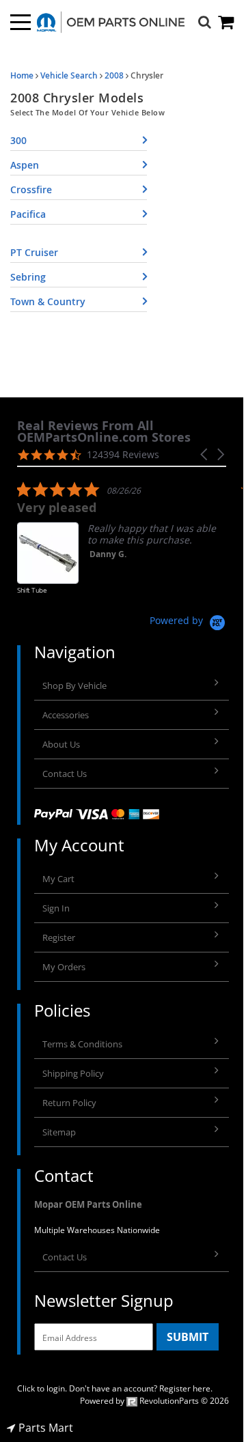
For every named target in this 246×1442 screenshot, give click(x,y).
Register (58, 937)
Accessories (65, 715)
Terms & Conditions (82, 1044)
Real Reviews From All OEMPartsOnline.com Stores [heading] (104, 431)
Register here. (186, 1388)
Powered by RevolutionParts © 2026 (154, 1400)
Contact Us (64, 773)
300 (18, 140)
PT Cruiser (34, 252)
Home (21, 75)
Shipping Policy (73, 1073)
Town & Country (47, 301)
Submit (187, 1336)
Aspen (24, 164)
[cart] (227, 22)
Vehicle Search (69, 75)
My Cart (58, 879)
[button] (205, 454)
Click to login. (42, 1388)
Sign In (56, 908)
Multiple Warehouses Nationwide (97, 1230)
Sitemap (59, 1132)
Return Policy (69, 1103)
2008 (114, 75)
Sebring (28, 276)
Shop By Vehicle (74, 685)
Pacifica (28, 214)
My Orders (63, 967)
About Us (61, 744)
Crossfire (31, 189)
